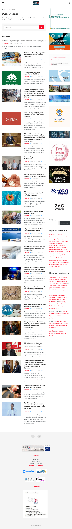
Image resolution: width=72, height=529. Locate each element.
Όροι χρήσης (36, 461)
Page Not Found (11, 9)
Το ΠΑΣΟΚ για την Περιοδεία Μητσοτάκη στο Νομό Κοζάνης (32, 73)
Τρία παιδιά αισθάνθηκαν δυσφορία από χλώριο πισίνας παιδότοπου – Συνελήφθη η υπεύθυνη (34, 194)
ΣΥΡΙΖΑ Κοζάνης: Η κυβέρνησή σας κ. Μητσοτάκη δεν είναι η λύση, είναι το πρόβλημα (34, 114)
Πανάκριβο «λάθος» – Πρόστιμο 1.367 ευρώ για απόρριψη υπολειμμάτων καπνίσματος (34, 55)
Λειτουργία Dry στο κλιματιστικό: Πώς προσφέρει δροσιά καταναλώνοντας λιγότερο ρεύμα (34, 248)
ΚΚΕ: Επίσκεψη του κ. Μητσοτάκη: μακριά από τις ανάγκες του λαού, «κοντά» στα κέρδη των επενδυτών (33, 345)
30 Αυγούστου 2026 (14, 43)
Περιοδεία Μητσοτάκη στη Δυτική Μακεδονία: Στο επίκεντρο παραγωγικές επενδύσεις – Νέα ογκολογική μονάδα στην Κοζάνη (35, 406)
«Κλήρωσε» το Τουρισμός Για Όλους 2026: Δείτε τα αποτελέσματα (34, 230)
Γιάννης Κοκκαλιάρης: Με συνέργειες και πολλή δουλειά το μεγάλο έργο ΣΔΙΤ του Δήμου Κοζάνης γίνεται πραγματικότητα (35, 324)
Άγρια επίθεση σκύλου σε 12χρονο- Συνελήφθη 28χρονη (33, 212)
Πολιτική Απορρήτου (36, 463)
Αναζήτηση (52, 220)
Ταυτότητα (36, 459)
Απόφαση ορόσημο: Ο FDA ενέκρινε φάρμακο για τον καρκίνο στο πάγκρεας (35, 175)
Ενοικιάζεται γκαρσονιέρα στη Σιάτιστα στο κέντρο (57, 333)
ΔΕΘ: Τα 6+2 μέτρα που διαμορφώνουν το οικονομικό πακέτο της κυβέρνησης (23, 41)
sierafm (6, 43)
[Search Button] (41, 27)
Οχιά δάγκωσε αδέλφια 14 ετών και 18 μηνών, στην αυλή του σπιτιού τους (34, 288)
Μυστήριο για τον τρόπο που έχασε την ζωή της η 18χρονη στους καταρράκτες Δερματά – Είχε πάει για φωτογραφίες (34, 269)
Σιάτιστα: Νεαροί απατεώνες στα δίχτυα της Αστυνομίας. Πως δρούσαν (34, 386)
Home (3, 9)
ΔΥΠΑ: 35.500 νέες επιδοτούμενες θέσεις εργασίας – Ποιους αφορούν (35, 305)
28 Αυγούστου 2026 (35, 330)
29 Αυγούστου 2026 (35, 59)
